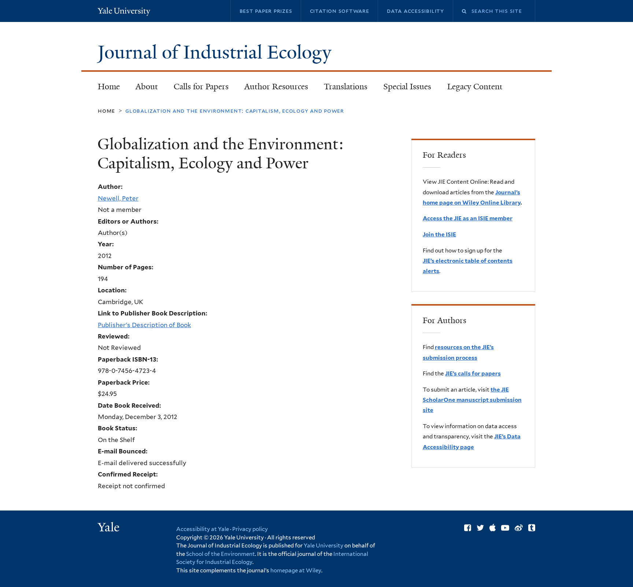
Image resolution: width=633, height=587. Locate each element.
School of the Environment (220, 554)
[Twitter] (480, 528)
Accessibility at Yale (202, 529)
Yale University (323, 545)
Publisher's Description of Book (144, 325)
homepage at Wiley (295, 570)
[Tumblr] (531, 528)
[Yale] (109, 528)
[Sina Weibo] (519, 528)
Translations (342, 88)
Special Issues (403, 88)
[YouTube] (505, 528)
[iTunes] (492, 528)
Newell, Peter (118, 198)
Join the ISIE (439, 234)
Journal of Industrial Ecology (216, 52)
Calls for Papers (201, 86)
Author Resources (276, 86)
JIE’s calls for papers (473, 373)
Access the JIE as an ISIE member (467, 218)
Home (109, 86)
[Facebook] (467, 528)
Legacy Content (471, 88)
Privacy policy (250, 529)
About (147, 86)
